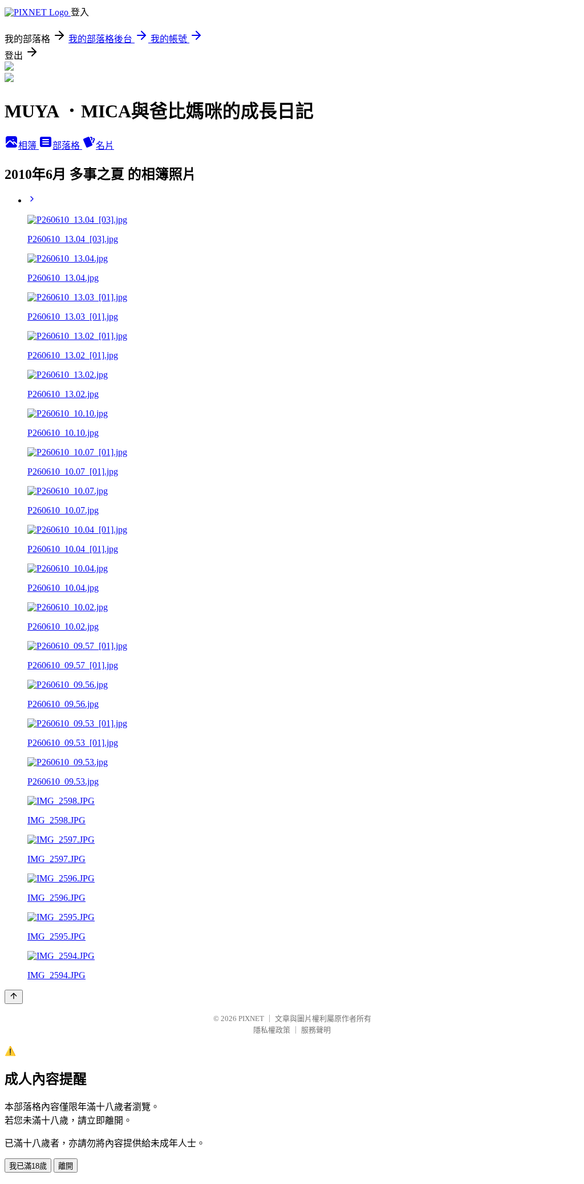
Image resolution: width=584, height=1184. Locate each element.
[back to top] (14, 997)
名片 (105, 145)
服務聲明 (316, 1030)
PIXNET (251, 1018)
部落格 (67, 145)
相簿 (28, 145)
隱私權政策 (271, 1030)
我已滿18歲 (28, 1166)
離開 (65, 1166)
